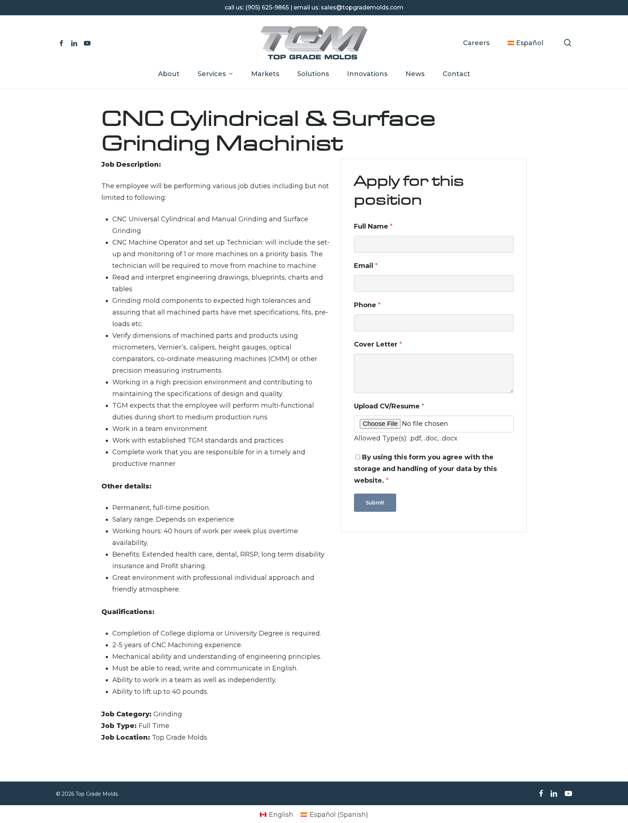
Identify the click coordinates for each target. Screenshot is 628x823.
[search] (567, 43)
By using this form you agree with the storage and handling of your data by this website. (425, 468)
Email (366, 266)
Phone (367, 305)
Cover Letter (378, 344)
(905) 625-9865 (267, 7)
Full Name (373, 226)
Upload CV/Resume (389, 406)
